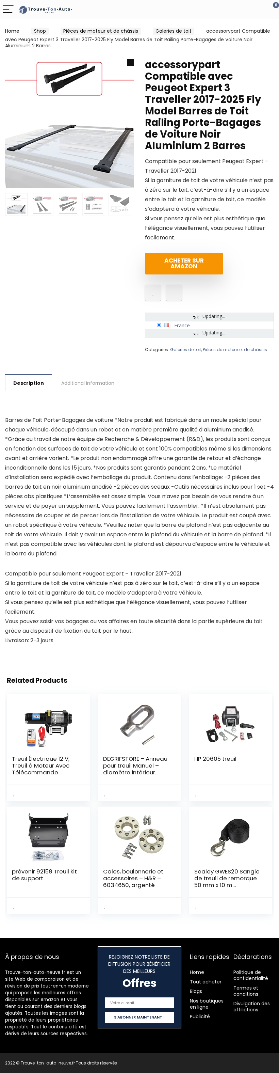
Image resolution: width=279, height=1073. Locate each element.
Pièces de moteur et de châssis (100, 31)
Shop (40, 31)
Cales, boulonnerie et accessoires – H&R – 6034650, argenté (133, 878)
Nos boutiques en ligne (207, 1003)
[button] (130, 62)
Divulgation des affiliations (251, 1006)
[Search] (243, 10)
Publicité (200, 1016)
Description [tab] (28, 383)
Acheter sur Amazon (184, 263)
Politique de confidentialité (250, 975)
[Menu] (8, 10)
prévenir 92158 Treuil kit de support (44, 874)
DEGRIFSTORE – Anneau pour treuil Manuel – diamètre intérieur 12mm (135, 769)
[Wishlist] (258, 9)
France (182, 325)
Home (12, 31)
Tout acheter (205, 981)
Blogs (196, 991)
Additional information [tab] (87, 383)
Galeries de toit (173, 31)
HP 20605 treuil (215, 759)
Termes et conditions (245, 990)
